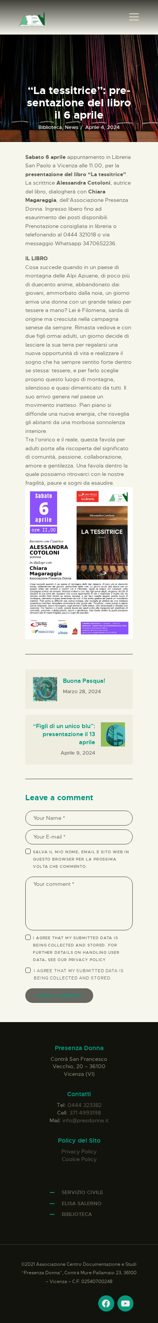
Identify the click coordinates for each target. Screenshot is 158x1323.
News (71, 127)
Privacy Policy (87, 959)
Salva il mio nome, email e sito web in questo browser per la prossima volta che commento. (81, 859)
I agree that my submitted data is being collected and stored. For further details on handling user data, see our (76, 948)
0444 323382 (84, 1105)
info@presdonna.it (86, 1120)
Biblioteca (50, 127)
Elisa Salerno (82, 1203)
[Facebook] (106, 1303)
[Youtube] (125, 1303)
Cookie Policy (79, 1159)
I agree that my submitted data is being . (79, 974)
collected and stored (80, 978)
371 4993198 (85, 1112)
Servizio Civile (82, 1192)
